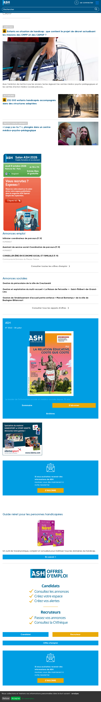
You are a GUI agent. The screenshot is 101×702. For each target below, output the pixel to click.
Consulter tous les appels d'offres (49, 308)
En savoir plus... (28, 698)
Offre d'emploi (50, 643)
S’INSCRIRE (50, 490)
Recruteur (75, 634)
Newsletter (51, 467)
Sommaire (27, 405)
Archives (50, 413)
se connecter (86, 2)
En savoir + (50, 557)
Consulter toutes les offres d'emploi (49, 266)
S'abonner (74, 405)
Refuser (6, 698)
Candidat (26, 634)
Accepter (16, 698)
